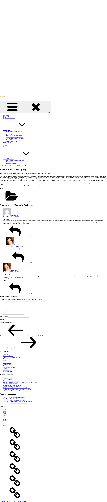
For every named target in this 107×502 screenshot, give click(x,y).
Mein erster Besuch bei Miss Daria (18, 403)
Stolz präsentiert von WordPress (19, 501)
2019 (4, 419)
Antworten (29, 236)
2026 (4, 409)
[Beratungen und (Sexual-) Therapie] (15, 474)
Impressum (9, 161)
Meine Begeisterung (8, 142)
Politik (4, 360)
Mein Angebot (6, 130)
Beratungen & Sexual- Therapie (14, 131)
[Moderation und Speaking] (15, 438)
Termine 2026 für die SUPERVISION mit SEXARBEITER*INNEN (20, 382)
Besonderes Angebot (8, 356)
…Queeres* (9, 134)
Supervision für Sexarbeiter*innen (14, 135)
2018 (4, 421)
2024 (4, 412)
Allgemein (26, 201)
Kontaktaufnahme (7, 144)
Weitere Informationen (8, 159)
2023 (4, 413)
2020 (4, 418)
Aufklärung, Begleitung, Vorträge (14, 137)
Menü (49, 112)
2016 (4, 423)
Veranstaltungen (7, 370)
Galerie (5, 147)
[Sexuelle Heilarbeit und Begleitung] (15, 498)
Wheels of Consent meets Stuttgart (11, 386)
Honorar (5, 145)
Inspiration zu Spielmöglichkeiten (11, 357)
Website (2, 319)
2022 (4, 415)
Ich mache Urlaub (7, 378)
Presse (4, 361)
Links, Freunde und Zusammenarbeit (15, 160)
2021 (4, 416)
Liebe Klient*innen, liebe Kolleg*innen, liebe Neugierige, (17, 389)
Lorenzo (5, 397)
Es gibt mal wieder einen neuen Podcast (13, 385)
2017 (4, 422)
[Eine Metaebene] (15, 462)
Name (1, 313)
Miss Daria (24, 165)
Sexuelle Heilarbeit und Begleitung (15, 138)
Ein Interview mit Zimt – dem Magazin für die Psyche (16, 388)
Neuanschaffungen (7, 358)
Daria (15, 245)
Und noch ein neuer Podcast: (10, 383)
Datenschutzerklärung (11, 163)
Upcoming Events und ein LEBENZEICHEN (23, 401)
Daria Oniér (3, 96)
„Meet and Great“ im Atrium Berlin (12, 390)
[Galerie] (15, 486)
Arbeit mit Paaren (10, 132)
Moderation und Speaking (12, 141)
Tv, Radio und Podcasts (9, 118)
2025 (4, 411)
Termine (5, 365)
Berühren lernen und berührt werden (12, 381)
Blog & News (6, 116)
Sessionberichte (33, 201)
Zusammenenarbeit (8, 371)
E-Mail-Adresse (4, 316)
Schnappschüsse (7, 363)
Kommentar (3, 311)
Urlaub (5, 368)
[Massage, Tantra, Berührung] (15, 450)
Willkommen (6, 115)
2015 (4, 425)
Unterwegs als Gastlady (9, 367)
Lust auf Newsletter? (8, 379)
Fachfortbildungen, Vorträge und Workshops (17, 139)
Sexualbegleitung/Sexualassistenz (17, 397)
